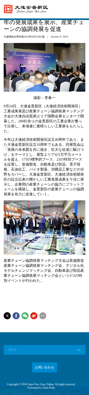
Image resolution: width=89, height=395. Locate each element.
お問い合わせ (44, 367)
